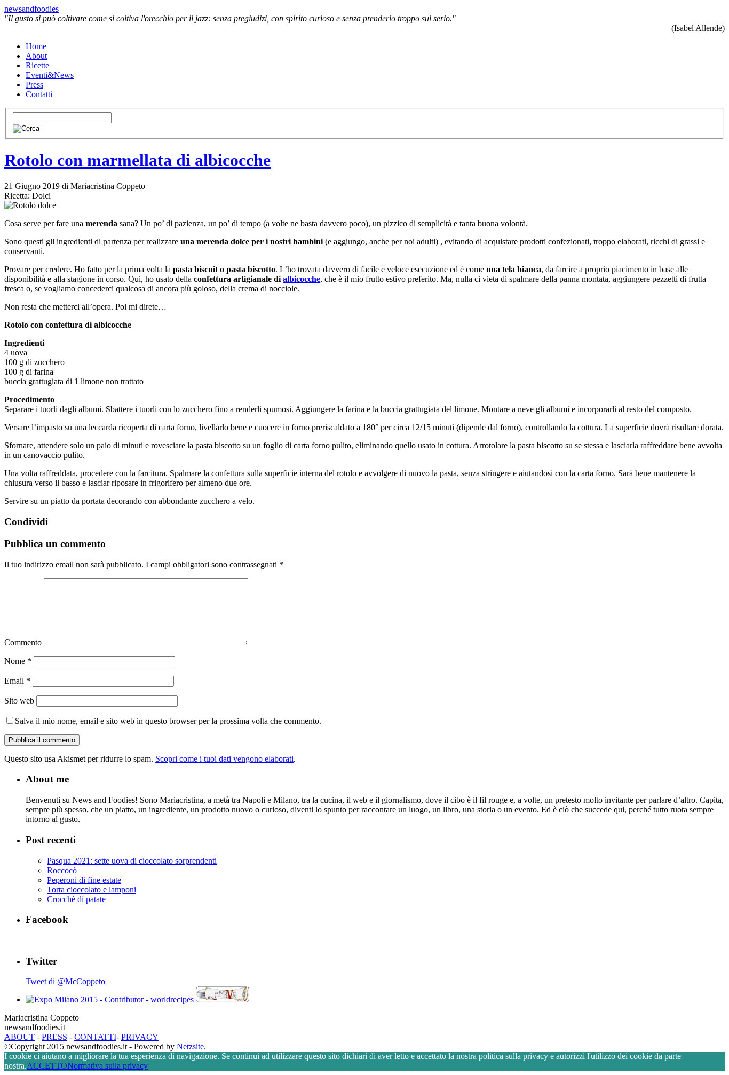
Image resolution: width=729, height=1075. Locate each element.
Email (17, 680)
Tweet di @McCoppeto (65, 981)
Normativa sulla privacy (107, 1065)
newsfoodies (31, 8)
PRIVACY (140, 1036)
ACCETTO (47, 1065)
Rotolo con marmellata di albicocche (137, 160)
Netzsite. (191, 1046)
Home (36, 46)
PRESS (54, 1036)
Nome (17, 661)
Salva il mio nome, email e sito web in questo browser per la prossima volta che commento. (168, 720)
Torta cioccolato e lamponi (91, 889)
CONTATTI (95, 1036)
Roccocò (62, 870)
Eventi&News (50, 75)
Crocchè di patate (76, 899)
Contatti (39, 94)
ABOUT (19, 1036)
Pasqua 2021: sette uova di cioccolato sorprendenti (132, 860)
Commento (23, 642)
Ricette (37, 65)
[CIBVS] (222, 999)
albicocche (301, 278)
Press (34, 84)
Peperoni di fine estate (84, 879)
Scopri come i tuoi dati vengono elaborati (224, 758)
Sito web (19, 700)
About (36, 55)
